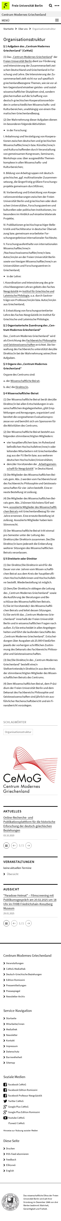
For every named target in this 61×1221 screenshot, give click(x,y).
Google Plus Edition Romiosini (24, 1112)
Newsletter (11, 1035)
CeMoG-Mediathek (15, 968)
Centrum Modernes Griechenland (24, 14)
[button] (6, 845)
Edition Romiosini (15, 979)
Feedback (11, 1159)
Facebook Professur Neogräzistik (25, 1095)
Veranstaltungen (15, 963)
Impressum (12, 1046)
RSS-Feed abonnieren (17, 1153)
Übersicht (12, 874)
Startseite (8, 28)
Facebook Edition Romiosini (22, 1090)
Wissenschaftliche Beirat (25, 381)
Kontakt (10, 1040)
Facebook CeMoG (17, 1084)
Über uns (23, 28)
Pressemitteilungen (16, 985)
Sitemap (10, 1062)
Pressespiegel (13, 991)
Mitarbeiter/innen (15, 1023)
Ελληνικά (10, 1165)
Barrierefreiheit (14, 1057)
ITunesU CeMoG (16, 1123)
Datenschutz (12, 1051)
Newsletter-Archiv (15, 996)
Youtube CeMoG (16, 1117)
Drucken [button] (10, 1148)
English (10, 1170)
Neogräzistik (10, 291)
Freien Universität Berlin (17, 61)
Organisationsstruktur (18, 732)
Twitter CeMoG (16, 1101)
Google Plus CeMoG (18, 1106)
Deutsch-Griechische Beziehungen (24, 974)
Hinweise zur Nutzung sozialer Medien (20, 1130)
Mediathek (11, 1029)
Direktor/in (21, 387)
